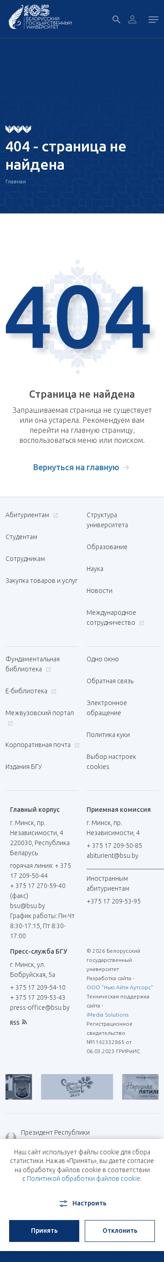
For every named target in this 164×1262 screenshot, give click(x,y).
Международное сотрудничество (112, 617)
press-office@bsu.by (40, 1007)
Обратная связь (110, 681)
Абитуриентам (28, 515)
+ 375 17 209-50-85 (114, 845)
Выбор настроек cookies (111, 761)
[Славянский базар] (69, 1087)
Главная (15, 181)
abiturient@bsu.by (112, 855)
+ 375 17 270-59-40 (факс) (38, 890)
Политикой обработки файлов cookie (83, 1178)
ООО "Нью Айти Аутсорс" (120, 987)
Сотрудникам (25, 558)
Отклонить (120, 1230)
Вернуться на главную (76, 467)
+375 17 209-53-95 (114, 901)
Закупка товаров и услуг (41, 580)
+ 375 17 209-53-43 (38, 997)
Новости (100, 590)
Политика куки (108, 734)
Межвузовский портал (39, 713)
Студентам (21, 536)
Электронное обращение (107, 708)
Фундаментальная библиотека (32, 664)
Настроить (89, 1203)
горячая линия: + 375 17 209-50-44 (40, 870)
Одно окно (103, 659)
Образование (107, 547)
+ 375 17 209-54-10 (38, 987)
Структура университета (107, 520)
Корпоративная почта (38, 744)
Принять (44, 1230)
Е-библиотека (27, 691)
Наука (95, 568)
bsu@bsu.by (27, 905)
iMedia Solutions (107, 1015)
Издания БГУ (23, 766)
